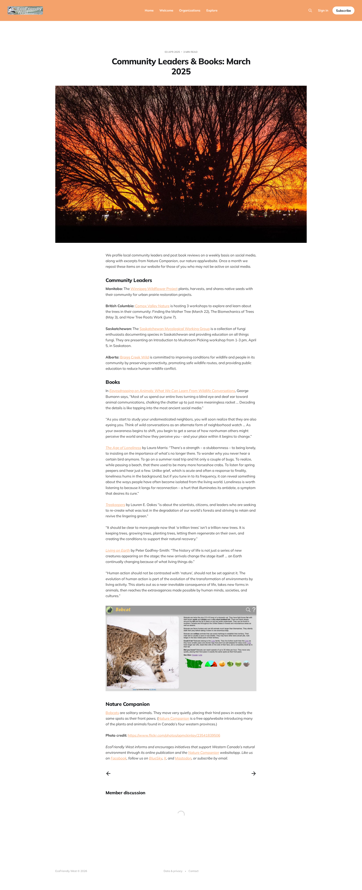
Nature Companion (173, 718)
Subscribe (343, 11)
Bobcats (112, 712)
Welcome (166, 10)
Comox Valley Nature (152, 306)
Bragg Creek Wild (134, 357)
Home (149, 10)
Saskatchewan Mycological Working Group (175, 328)
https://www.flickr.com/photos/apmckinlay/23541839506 (174, 735)
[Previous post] (108, 773)
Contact (194, 871)
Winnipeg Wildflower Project (154, 288)
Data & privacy (173, 871)
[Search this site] (310, 10)
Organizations (189, 10)
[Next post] (253, 773)
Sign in (323, 10)
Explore (211, 10)
